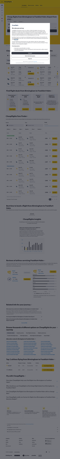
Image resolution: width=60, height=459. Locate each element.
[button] (30, 53)
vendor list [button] (16, 39)
